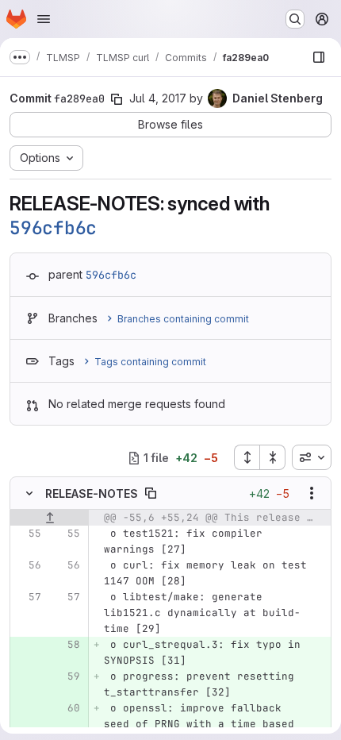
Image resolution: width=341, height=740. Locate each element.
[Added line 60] (66, 708)
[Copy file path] (150, 493)
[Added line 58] (66, 645)
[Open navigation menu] (43, 19)
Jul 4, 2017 (157, 98)
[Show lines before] (49, 518)
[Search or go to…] (295, 19)
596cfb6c (53, 228)
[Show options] (311, 493)
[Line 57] (27, 597)
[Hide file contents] (29, 493)
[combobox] (311, 457)
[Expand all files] (246, 457)
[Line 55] (27, 534)
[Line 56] (27, 565)
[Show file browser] (318, 57)
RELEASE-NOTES (91, 493)
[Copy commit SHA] (116, 99)
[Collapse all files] (272, 457)
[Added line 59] (66, 676)
